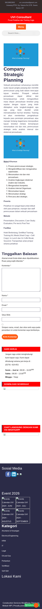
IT (2, 546)
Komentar (6, 266)
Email (5, 305)
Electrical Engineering (10, 536)
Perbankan (6, 561)
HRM (4, 541)
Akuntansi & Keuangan (10, 531)
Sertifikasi (5, 566)
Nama (5, 295)
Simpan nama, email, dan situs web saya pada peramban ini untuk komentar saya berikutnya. (21, 328)
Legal (4, 551)
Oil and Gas (6, 556)
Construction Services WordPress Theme (20, 603)
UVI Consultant (21, 17)
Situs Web (6, 315)
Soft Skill (5, 571)
